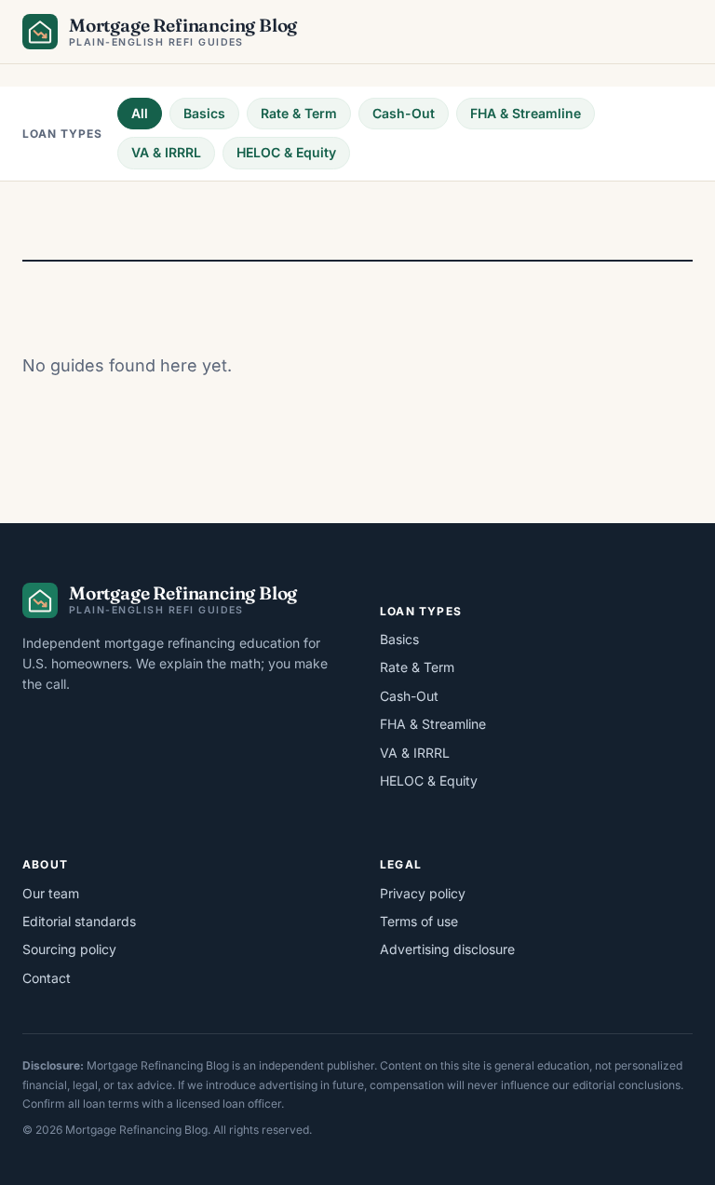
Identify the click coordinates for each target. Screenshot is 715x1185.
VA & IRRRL (166, 152)
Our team (50, 893)
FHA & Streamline (525, 113)
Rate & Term (299, 113)
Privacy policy (422, 893)
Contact (46, 978)
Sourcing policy (69, 949)
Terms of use (419, 921)
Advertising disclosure (447, 949)
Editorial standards (79, 921)
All (139, 113)
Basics (204, 113)
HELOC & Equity (286, 152)
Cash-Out (403, 113)
